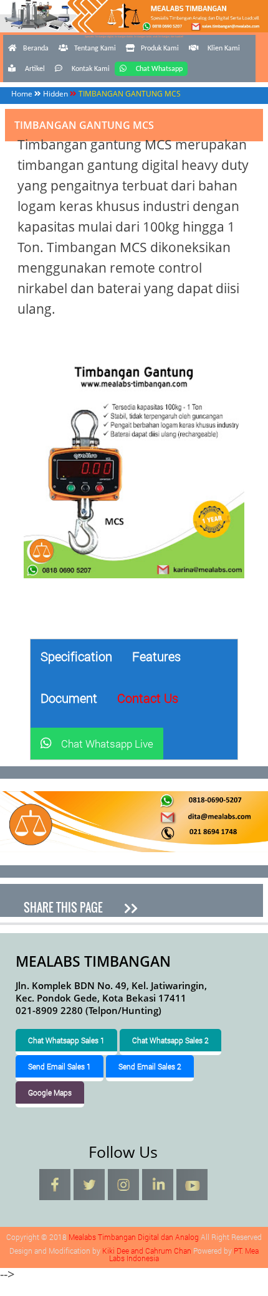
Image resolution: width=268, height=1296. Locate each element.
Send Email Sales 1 (59, 1066)
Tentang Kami (95, 48)
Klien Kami (224, 48)
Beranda (36, 48)
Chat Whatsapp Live (107, 743)
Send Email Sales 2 (149, 1066)
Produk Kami (160, 48)
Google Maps (50, 1092)
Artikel (35, 69)
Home (21, 93)
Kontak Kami (91, 69)
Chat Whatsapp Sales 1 (66, 1040)
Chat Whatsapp (159, 69)
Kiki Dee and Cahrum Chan (146, 1251)
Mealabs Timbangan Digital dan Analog (134, 33)
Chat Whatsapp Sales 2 (170, 1040)
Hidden (55, 93)
